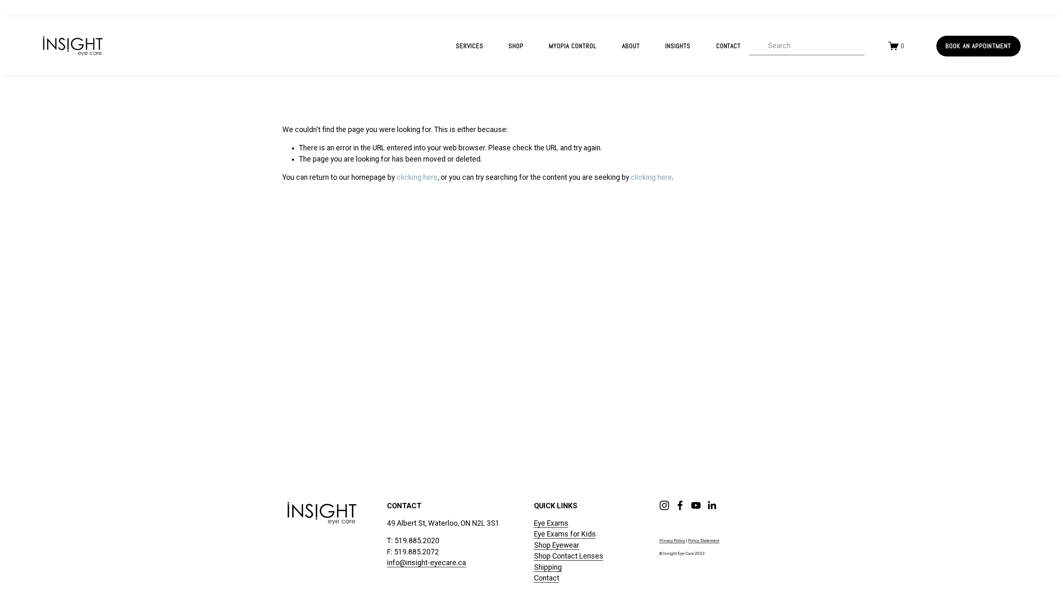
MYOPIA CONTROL (572, 46)
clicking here (417, 177)
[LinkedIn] (712, 505)
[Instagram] (664, 505)
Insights (678, 46)
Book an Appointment (978, 46)
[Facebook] (680, 505)
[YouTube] (696, 505)
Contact (728, 46)
